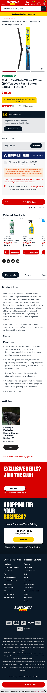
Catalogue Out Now (23, 14)
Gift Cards (27, 581)
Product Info (10, 275)
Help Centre (7, 564)
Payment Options (9, 594)
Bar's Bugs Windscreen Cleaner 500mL (11, 240)
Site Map (36, 677)
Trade (26, 577)
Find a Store (28, 567)
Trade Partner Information (32, 591)
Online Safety (8, 571)
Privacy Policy (39, 691)
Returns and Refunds (10, 581)
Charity (26, 601)
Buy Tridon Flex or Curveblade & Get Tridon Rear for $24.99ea (19, 100)
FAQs (5, 574)
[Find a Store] (32, 2)
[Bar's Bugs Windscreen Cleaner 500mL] (12, 227)
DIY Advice (7, 591)
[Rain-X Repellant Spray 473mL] (31, 227)
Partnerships (28, 597)
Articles (28, 275)
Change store (37, 186)
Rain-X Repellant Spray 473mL (29, 240)
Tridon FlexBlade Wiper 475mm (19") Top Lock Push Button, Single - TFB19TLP (21, 23)
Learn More (38, 155)
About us (27, 564)
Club (25, 574)
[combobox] (7, 202)
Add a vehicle (13, 129)
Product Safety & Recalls (12, 567)
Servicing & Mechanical (8, 428)
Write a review (28, 106)
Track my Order (8, 587)
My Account (8, 584)
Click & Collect (28, 587)
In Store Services (29, 571)
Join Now (13, 488)
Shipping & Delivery (10, 577)
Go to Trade (33, 547)
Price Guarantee (29, 584)
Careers (26, 594)
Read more (11, 448)
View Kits (36, 145)
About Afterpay (9, 597)
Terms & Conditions (25, 677)
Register (23, 539)
